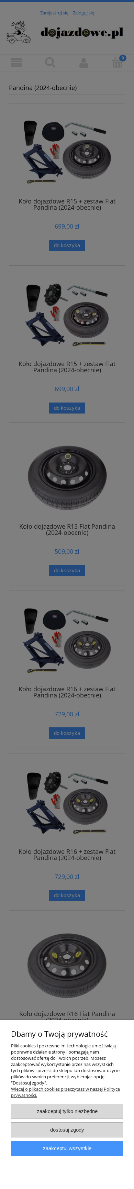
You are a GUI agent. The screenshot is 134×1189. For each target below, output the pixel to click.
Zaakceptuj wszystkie (67, 1148)
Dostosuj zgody (67, 1130)
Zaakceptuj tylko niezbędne (67, 1111)
